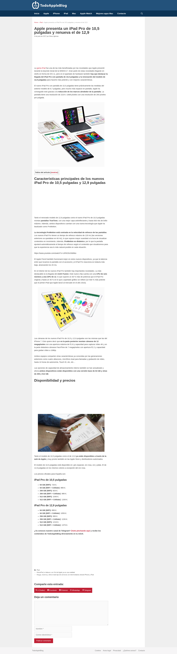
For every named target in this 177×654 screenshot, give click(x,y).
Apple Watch (86, 13)
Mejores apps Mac (104, 13)
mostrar (54, 172)
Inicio (36, 13)
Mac (74, 13)
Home (36, 22)
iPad (66, 13)
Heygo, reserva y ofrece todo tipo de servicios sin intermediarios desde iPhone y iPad (65, 575)
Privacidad (117, 650)
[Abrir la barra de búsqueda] (142, 13)
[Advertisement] (71, 52)
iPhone (56, 13)
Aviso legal (107, 650)
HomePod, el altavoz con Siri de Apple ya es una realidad (56, 572)
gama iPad (41, 68)
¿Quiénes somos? (129, 650)
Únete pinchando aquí (80, 531)
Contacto (121, 13)
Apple (46, 13)
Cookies (98, 650)
